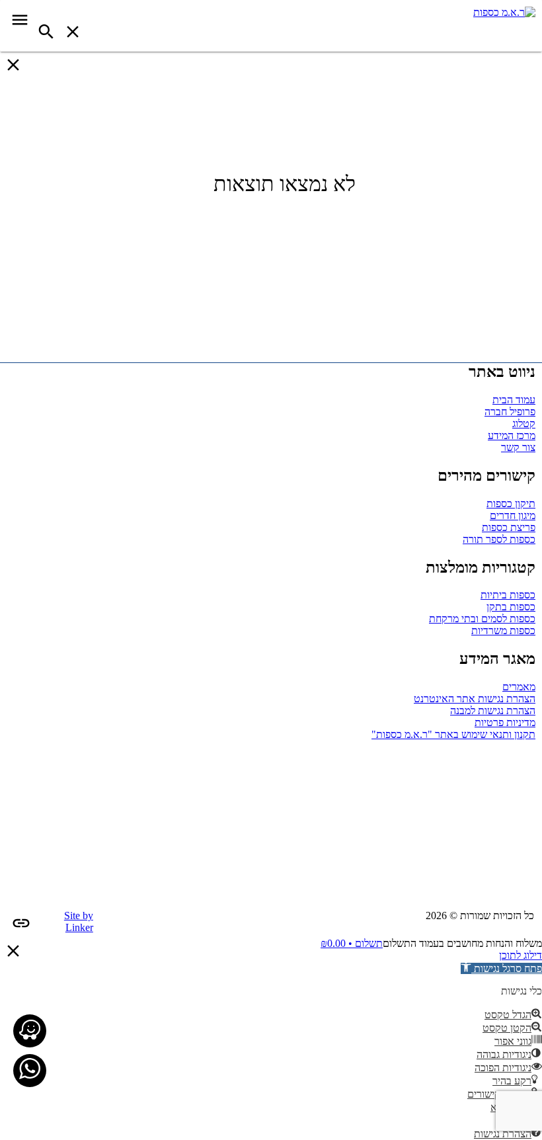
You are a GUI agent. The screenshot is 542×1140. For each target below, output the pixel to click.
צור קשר (518, 447)
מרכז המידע (511, 435)
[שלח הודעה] (29, 1070)
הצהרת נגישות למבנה (492, 710)
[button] (501, 968)
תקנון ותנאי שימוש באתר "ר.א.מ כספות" (453, 734)
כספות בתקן (510, 606)
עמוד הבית (513, 399)
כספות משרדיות (503, 630)
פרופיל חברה (509, 411)
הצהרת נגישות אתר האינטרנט (474, 698)
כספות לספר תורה (499, 539)
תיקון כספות (510, 503)
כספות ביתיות (508, 594)
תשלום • (352, 943)
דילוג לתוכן (520, 955)
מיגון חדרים (512, 515)
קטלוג (523, 423)
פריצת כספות (508, 527)
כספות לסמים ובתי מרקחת (482, 618)
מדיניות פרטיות (505, 722)
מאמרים (518, 686)
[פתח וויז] (29, 1030)
